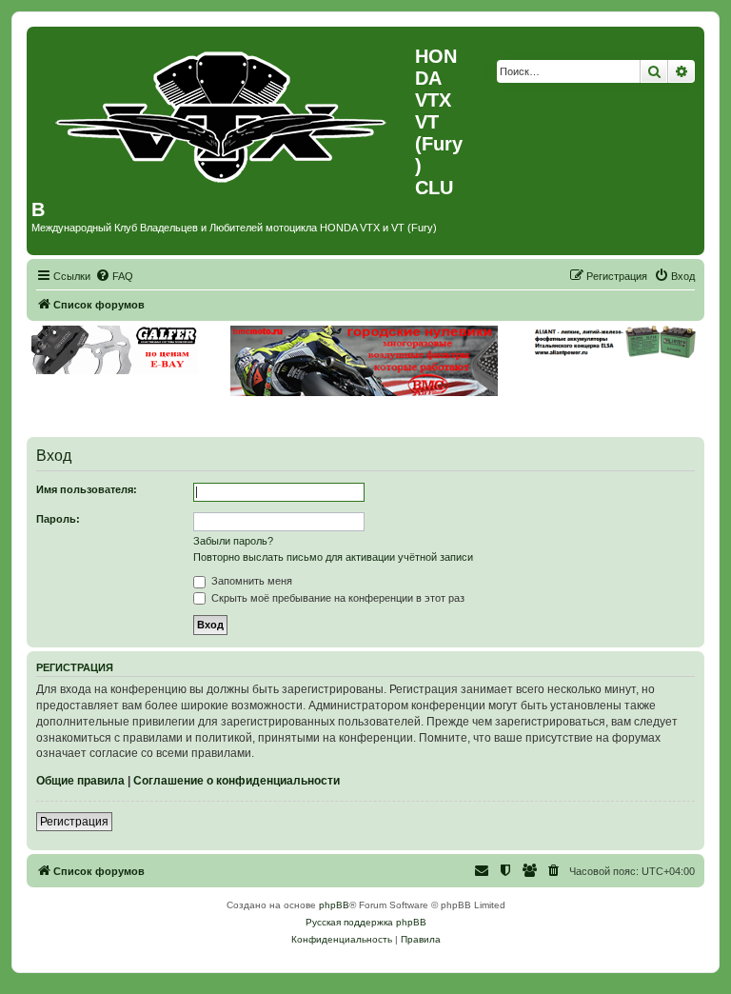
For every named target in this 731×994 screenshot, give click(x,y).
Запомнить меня (250, 580)
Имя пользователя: (86, 489)
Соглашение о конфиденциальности (236, 780)
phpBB (334, 905)
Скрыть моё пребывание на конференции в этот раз (336, 598)
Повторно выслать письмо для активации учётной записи (333, 557)
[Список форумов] (223, 112)
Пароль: (58, 519)
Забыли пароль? (233, 541)
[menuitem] (114, 276)
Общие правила (80, 780)
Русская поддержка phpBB (366, 922)
